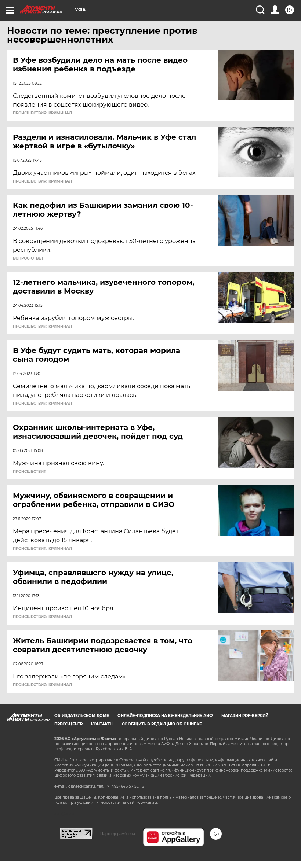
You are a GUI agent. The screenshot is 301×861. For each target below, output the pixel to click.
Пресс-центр (68, 724)
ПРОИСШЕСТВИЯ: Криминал (42, 113)
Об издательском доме (81, 715)
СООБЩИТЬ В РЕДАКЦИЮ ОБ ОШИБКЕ (162, 724)
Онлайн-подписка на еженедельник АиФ (165, 715)
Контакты (102, 724)
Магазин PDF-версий (244, 715)
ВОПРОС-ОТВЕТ (28, 258)
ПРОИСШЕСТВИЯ (29, 472)
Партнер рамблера (117, 833)
